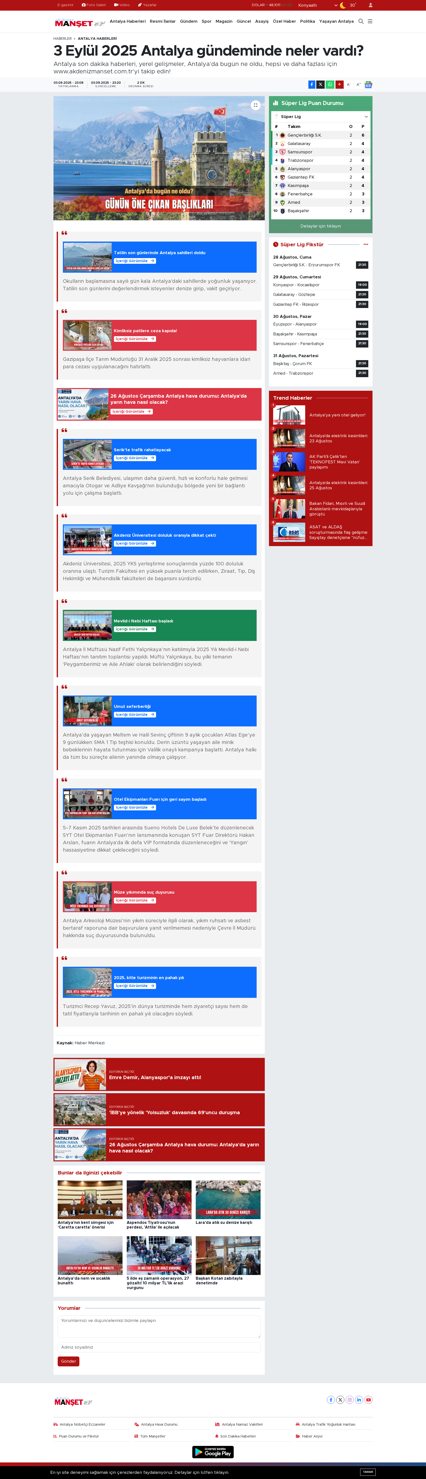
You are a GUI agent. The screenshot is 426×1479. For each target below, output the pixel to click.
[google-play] (213, 1452)
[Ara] (361, 21)
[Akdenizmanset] (80, 21)
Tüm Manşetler (152, 1436)
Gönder (68, 1361)
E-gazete (65, 5)
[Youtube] (368, 1400)
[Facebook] (331, 1400)
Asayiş (262, 21)
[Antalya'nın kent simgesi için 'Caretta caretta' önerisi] (90, 1199)
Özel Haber (284, 21)
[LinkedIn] (359, 1400)
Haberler (62, 39)
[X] (340, 1400)
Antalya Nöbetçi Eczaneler (82, 1424)
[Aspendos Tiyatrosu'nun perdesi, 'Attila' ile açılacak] (159, 1199)
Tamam (368, 1472)
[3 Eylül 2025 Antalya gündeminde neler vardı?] (159, 158)
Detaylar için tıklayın (321, 226)
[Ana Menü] (370, 21)
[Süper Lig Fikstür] (366, 245)
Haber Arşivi (312, 1436)
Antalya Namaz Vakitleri (242, 1424)
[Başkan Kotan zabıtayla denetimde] (228, 1255)
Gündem (188, 21)
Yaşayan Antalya (336, 21)
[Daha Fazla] (340, 85)
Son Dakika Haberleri (238, 1436)
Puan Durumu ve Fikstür (79, 1436)
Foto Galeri (96, 5)
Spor (207, 21)
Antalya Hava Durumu (159, 1424)
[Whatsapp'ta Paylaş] (330, 85)
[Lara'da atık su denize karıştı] (228, 1199)
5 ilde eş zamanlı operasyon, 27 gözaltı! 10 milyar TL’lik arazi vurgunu (158, 1283)
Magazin (224, 21)
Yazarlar (150, 5)
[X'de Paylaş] (320, 85)
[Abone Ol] (368, 84)
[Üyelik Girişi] (369, 5)
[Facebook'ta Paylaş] (311, 85)
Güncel (244, 21)
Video (124, 5)
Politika (307, 21)
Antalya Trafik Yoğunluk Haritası (328, 1424)
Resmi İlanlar (163, 21)
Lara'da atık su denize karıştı (224, 1223)
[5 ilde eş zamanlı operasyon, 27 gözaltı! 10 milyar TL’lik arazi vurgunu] (159, 1255)
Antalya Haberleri (128, 21)
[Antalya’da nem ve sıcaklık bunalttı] (90, 1255)
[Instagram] (350, 1400)
